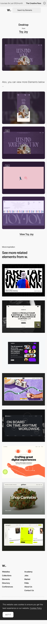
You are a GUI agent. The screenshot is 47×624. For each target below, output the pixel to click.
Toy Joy (23, 31)
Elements (6, 579)
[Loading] (23, 178)
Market (27, 579)
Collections (6, 575)
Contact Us (29, 590)
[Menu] (23, 143)
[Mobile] (23, 108)
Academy (28, 572)
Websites (6, 572)
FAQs (26, 583)
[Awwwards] (9, 10)
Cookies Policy (36, 608)
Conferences (7, 587)
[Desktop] (23, 280)
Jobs (26, 575)
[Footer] (23, 213)
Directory (6, 583)
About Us (28, 587)
